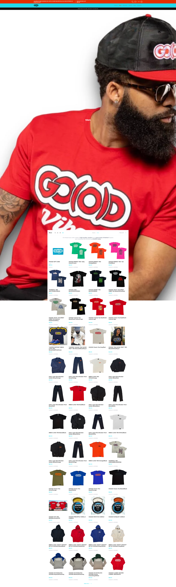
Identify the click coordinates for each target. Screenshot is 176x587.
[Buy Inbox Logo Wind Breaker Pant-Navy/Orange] (78, 365)
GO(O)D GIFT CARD (54, 261)
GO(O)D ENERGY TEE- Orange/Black (95, 262)
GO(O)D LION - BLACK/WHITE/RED (74, 290)
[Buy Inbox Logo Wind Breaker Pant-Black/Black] (118, 393)
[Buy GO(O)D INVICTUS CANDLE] (98, 505)
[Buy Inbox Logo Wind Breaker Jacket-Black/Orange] (58, 449)
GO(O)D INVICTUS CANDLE (96, 517)
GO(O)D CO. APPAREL (73, 267)
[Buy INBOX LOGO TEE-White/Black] (118, 421)
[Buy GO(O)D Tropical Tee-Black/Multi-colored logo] (78, 306)
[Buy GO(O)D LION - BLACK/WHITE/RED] (78, 278)
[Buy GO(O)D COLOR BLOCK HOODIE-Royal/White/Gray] (58, 561)
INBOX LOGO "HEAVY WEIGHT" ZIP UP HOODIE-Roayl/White (98, 545)
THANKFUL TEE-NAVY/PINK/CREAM (54, 290)
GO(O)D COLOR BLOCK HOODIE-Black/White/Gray (76, 573)
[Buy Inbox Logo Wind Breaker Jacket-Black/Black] (98, 393)
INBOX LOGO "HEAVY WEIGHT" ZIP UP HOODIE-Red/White (78, 545)
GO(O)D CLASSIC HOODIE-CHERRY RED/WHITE (116, 573)
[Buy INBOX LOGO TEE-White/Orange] (98, 365)
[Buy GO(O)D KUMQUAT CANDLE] (118, 505)
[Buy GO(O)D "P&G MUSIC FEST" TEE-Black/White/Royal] (118, 336)
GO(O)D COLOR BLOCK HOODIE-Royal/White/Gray (56, 573)
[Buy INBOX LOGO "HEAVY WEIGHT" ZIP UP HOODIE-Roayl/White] (98, 533)
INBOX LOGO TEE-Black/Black (57, 432)
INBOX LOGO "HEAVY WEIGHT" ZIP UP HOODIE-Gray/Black (118, 545)
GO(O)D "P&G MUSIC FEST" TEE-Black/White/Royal (118, 348)
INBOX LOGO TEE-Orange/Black (98, 460)
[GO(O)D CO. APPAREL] (36, 5)
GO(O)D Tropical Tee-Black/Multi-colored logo (76, 318)
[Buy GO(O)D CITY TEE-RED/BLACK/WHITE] (58, 505)
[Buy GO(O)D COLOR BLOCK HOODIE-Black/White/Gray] (78, 561)
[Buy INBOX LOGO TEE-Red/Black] (78, 393)
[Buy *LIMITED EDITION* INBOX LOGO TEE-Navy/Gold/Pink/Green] (58, 336)
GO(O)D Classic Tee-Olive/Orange (54, 489)
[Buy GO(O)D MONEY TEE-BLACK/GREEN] (98, 278)
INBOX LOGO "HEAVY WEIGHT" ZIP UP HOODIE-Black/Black (58, 545)
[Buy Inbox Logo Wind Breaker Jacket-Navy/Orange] (58, 365)
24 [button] (57, 232)
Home (93, 232)
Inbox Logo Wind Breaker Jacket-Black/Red (116, 377)
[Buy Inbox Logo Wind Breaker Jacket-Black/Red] (118, 365)
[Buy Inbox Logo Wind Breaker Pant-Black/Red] (58, 393)
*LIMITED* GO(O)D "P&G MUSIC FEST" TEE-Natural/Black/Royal (78, 348)
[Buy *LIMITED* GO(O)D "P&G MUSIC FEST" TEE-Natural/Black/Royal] (78, 336)
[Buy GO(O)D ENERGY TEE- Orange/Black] (98, 250)
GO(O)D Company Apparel (54, 522)
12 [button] (55, 232)
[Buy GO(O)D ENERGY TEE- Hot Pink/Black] (118, 250)
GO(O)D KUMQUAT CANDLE (117, 517)
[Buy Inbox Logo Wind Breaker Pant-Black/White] (98, 421)
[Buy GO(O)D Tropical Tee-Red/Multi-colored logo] (98, 306)
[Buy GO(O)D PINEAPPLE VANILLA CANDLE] (78, 505)
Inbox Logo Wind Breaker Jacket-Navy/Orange (56, 377)
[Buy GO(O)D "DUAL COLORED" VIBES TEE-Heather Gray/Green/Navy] (58, 306)
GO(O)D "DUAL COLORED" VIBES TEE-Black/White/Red (117, 290)
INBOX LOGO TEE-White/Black (117, 432)
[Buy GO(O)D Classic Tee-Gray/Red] (98, 336)
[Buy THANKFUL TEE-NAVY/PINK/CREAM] (58, 278)
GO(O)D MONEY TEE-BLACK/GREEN (95, 290)
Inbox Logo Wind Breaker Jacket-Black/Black (96, 405)
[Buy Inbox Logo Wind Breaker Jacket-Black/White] (78, 421)
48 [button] (62, 232)
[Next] (91, 583)
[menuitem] (132, 1)
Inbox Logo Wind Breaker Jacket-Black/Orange (56, 461)
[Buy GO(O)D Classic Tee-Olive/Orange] (58, 477)
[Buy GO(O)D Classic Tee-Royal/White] (78, 477)
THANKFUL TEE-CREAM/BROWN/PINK (115, 461)
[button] (137, 1)
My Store (50, 267)
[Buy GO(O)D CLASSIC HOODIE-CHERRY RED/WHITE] (118, 561)
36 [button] (60, 232)
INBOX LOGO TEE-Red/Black (77, 404)
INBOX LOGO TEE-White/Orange (94, 377)
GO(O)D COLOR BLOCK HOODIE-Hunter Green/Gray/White (95, 574)
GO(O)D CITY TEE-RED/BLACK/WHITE (54, 517)
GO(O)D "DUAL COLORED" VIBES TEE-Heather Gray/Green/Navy (56, 319)
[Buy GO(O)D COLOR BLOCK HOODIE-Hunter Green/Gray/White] (98, 561)
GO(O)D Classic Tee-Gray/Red (97, 347)
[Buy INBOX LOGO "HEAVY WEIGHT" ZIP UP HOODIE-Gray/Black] (118, 533)
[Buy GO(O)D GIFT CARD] (58, 250)
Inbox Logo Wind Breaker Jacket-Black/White (76, 433)
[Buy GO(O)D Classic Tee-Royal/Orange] (98, 477)
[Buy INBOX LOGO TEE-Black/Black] (58, 421)
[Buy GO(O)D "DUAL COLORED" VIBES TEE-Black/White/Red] (118, 278)
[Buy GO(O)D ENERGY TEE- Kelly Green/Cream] (78, 250)
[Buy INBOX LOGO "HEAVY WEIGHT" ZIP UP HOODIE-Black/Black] (58, 533)
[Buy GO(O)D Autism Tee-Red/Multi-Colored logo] (118, 306)
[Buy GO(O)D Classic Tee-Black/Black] (118, 477)
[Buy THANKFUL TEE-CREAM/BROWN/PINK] (118, 449)
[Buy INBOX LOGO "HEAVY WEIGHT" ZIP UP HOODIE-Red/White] (78, 533)
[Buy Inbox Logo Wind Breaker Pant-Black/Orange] (78, 449)
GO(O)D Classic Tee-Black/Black (118, 488)
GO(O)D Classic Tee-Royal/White (74, 489)
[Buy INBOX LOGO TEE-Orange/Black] (98, 449)
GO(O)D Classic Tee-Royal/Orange (94, 489)
